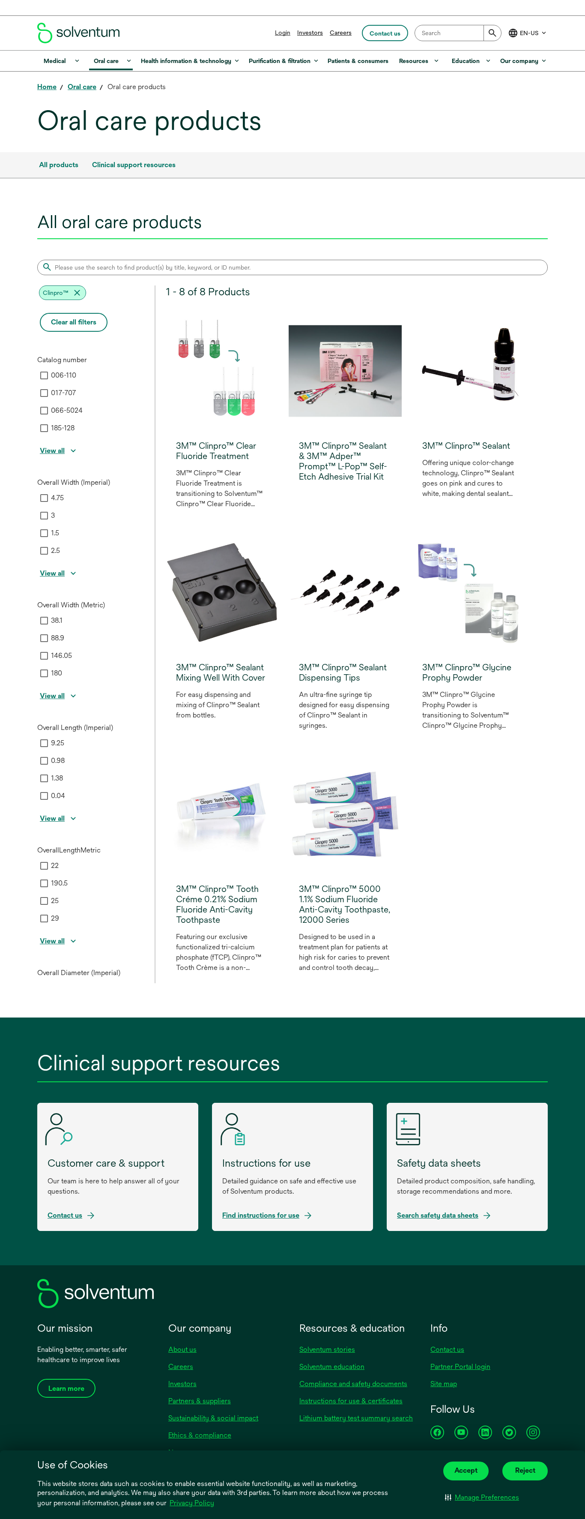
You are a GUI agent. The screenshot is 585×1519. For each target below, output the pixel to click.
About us (182, 1349)
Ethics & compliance (199, 1435)
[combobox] (458, 33)
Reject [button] (525, 1470)
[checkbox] (44, 375)
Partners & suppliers (199, 1401)
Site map (443, 1384)
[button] (482, 1497)
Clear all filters (73, 322)
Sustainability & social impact (213, 1418)
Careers (341, 32)
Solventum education (331, 1367)
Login (282, 32)
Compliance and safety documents (353, 1384)
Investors (310, 32)
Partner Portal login (460, 1367)
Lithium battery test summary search (356, 1418)
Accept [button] (466, 1470)
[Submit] (492, 33)
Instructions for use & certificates (351, 1401)
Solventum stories (327, 1349)
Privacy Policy (192, 1503)
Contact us (447, 1349)
